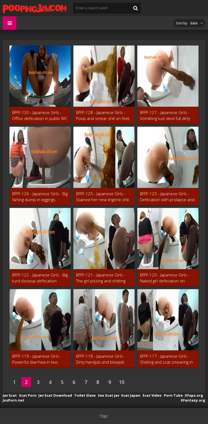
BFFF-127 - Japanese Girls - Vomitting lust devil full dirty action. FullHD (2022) (165, 115)
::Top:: (104, 416)
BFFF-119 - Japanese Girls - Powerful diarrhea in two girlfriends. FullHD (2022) (36, 359)
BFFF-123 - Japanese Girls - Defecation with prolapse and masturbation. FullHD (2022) (167, 197)
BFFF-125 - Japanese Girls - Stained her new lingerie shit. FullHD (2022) (103, 197)
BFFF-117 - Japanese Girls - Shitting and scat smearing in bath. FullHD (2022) (166, 359)
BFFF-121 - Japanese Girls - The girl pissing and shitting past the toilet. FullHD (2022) (102, 278)
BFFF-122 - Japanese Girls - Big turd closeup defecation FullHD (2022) (40, 278)
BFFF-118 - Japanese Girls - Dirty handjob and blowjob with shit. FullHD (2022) (100, 359)
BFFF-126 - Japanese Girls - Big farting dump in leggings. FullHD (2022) (40, 197)
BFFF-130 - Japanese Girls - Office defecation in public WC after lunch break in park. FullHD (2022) (39, 115)
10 (121, 382)
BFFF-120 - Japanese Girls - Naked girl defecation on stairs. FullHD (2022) (164, 278)
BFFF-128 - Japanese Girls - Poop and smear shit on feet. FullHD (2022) (103, 115)
